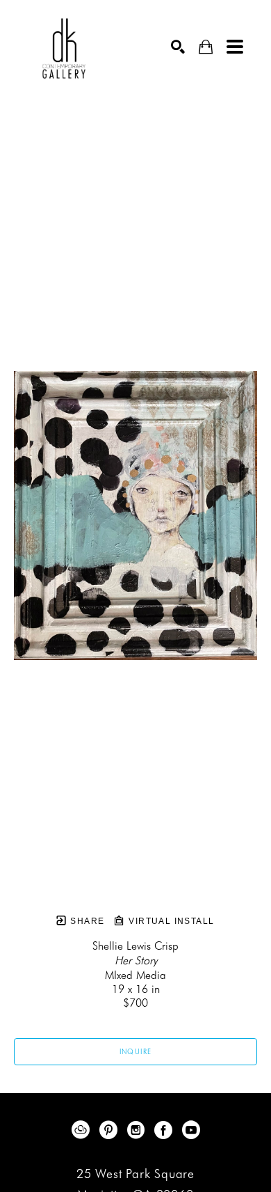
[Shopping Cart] (206, 47)
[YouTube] (191, 1130)
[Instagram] (138, 1130)
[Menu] (235, 47)
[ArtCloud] (83, 1130)
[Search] (178, 47)
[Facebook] (165, 1130)
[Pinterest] (110, 1130)
